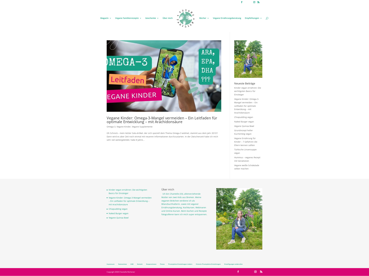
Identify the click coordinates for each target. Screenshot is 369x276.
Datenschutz (122, 264)
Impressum (111, 264)
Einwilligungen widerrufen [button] (233, 264)
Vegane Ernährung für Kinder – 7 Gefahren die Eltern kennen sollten (245, 142)
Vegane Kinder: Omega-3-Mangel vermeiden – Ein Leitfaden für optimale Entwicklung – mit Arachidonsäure (162, 119)
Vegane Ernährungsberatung (227, 18)
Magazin (104, 18)
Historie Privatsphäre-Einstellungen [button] (208, 264)
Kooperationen (151, 264)
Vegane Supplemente (142, 126)
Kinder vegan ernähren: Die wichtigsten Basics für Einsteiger (247, 91)
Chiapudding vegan (243, 117)
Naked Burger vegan (244, 121)
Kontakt (140, 264)
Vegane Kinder (124, 126)
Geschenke (150, 18)
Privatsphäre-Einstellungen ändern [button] (180, 264)
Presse (162, 264)
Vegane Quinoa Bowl (244, 126)
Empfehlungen (252, 18)
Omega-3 (111, 126)
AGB (131, 264)
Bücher (202, 18)
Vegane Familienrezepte (127, 18)
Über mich (168, 18)
